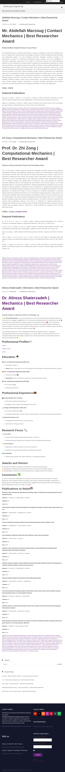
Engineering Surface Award (14, 114)
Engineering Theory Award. (20, 267)
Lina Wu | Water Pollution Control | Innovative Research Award (20, 676)
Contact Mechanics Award (13, 111)
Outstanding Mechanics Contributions (13, 648)
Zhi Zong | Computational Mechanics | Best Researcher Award (32, 138)
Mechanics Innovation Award (54, 270)
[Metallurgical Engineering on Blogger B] (43, 714)
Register (35, 759)
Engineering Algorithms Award (15, 264)
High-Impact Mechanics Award (36, 641)
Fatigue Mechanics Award (9, 115)
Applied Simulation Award (53, 259)
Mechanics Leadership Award (43, 644)
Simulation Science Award (40, 276)
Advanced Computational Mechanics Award (19, 635)
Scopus (11, 212)
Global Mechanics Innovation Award (16, 641)
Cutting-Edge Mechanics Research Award (30, 637)
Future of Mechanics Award (44, 640)
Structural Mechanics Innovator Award (39, 649)
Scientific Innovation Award (9, 276)
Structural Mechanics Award (14, 278)
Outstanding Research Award (46, 273)
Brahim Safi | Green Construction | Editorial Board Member (19, 691)
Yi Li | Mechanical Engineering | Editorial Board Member (18, 680)
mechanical (45, 414)
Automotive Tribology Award (21, 109)
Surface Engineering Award (38, 126)
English (50, 1)
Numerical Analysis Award (13, 273)
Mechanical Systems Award (27, 122)
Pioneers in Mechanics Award (32, 648)
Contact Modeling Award (29, 111)
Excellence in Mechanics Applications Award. (37, 638)
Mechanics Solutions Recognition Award (26, 646)
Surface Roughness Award (53, 126)
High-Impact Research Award (40, 115)
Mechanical (12, 371)
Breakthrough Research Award (24, 261)
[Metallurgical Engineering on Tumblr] (55, 714)
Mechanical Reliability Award (37, 120)
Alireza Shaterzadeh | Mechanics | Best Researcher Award (30, 288)
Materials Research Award (44, 119)
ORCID (10, 88)
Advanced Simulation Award (48, 258)
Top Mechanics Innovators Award (28, 651)
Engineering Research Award (45, 265)
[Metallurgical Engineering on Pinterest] (51, 714)
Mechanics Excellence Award (43, 122)
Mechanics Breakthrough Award (30, 643)
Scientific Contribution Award (24, 125)
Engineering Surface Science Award (32, 114)
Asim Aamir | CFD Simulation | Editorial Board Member (18, 683)
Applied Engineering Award (22, 259)
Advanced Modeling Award (31, 258)
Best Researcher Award (8, 261)
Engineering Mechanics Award (15, 638)
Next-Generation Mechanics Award (48, 646)
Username (39, 737)
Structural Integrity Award (22, 126)
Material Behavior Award (45, 117)
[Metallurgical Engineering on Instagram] (47, 714)
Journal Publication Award (29, 117)
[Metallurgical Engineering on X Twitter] (39, 714)
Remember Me (39, 750)
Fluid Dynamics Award (35, 267)
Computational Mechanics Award (38, 109)
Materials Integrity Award (29, 119)
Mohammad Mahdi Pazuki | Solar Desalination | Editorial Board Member (23, 687)
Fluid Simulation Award (48, 267)
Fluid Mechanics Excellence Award (26, 640)
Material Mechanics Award (13, 119)
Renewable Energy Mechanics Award (16, 649)
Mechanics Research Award (25, 272)
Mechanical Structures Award (10, 122)
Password (39, 744)
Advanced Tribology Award (30, 108)
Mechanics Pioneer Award (9, 272)
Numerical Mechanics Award (20, 123)
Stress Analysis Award (8, 126)
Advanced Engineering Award (15, 258)
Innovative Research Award (14, 117)
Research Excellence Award (36, 123)
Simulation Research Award (41, 125)
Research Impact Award (51, 123)
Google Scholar (21, 212)
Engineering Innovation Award (21, 112)
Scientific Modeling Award (25, 276)
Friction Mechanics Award (24, 115)
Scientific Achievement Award (53, 275)
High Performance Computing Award (21, 268)
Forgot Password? (38, 761)
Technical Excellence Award (47, 278)
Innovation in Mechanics (13, 643)
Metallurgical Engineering (13, 6)
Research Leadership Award (37, 275)
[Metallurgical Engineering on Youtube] (35, 714)
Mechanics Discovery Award (21, 270)
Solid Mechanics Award (56, 125)
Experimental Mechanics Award (52, 114)
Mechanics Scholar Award (41, 272)
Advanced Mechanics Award (15, 108)
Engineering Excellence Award (48, 264)
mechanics (18, 322)
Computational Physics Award (39, 262)
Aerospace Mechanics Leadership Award (43, 635)
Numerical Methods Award (29, 273)
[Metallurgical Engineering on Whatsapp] (59, 714)
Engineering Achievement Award (45, 111)
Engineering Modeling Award (28, 265)
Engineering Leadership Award (39, 112)
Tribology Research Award (26, 128)
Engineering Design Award (31, 264)
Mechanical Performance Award (19, 120)
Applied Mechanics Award (37, 259)
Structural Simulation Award (31, 278)
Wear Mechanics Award (41, 128)
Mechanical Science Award (53, 120)
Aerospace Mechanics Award (47, 108)
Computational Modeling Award (22, 262)
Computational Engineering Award (43, 261)
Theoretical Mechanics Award (10, 128)
